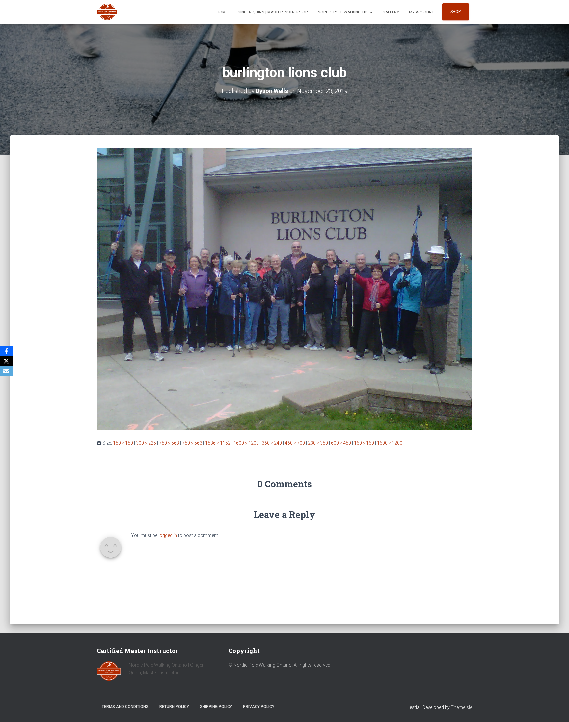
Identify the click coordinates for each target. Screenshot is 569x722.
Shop (455, 11)
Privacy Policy (258, 706)
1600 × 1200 (246, 443)
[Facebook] (6, 351)
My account (421, 12)
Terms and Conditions (125, 706)
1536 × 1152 (217, 443)
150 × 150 (123, 443)
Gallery (391, 12)
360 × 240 (272, 443)
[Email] (6, 371)
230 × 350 (318, 443)
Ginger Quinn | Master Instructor (273, 12)
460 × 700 (295, 443)
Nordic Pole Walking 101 (343, 12)
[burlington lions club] (284, 288)
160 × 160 (364, 443)
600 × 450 (341, 443)
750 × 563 (169, 443)
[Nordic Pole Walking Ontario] (107, 12)
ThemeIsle (461, 707)
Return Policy (174, 706)
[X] (6, 361)
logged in (167, 535)
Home (222, 12)
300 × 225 (146, 443)
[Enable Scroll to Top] (556, 709)
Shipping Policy (216, 706)
